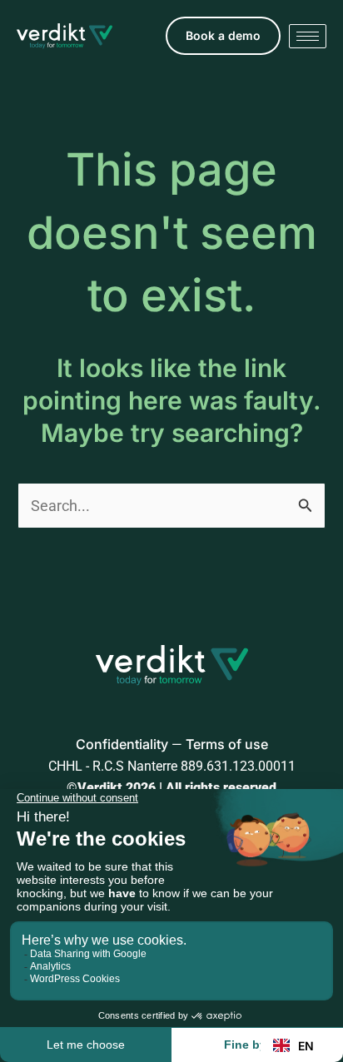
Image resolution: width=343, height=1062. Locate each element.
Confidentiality (122, 744)
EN (306, 1046)
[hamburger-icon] (307, 36)
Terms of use (227, 744)
